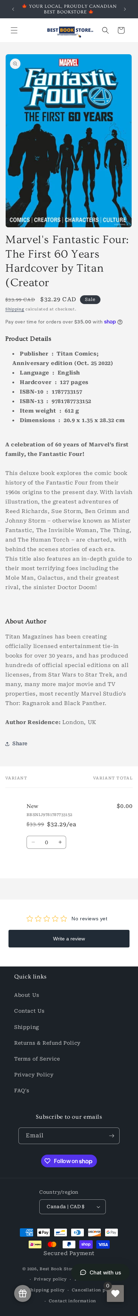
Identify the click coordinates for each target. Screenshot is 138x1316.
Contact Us (29, 1011)
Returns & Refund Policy (47, 1043)
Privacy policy (50, 1279)
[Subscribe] (111, 1135)
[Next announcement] (125, 9)
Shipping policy (46, 1290)
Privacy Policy (33, 1074)
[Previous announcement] (13, 9)
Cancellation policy (94, 1290)
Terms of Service (37, 1059)
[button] (14, 30)
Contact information (72, 1301)
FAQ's (21, 1090)
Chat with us (105, 1272)
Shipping (14, 309)
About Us (26, 995)
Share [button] (20, 743)
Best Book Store (58, 1268)
